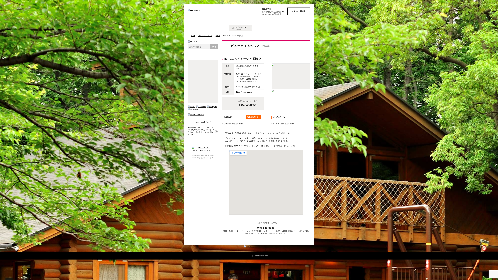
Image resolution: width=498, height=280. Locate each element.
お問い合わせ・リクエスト (203, 139)
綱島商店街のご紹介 (274, 20)
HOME (193, 36)
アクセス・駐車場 (298, 11)
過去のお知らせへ (253, 117)
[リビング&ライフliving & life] (240, 28)
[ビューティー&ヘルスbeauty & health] (217, 28)
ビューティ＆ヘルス (205, 36)
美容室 (218, 36)
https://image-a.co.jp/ (244, 92)
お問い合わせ (298, 20)
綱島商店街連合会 (261, 256)
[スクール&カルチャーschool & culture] (280, 28)
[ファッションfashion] (260, 28)
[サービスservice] (301, 28)
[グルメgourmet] (196, 28)
